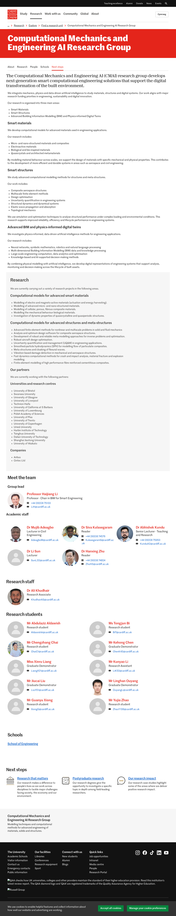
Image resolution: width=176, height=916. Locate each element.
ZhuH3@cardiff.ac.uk (97, 564)
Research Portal (98, 872)
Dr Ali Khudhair (38, 590)
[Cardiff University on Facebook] (145, 852)
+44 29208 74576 (95, 536)
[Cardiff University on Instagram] (137, 852)
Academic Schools (18, 856)
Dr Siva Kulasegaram (96, 527)
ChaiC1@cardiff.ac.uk (42, 651)
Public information (17, 872)
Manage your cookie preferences (147, 908)
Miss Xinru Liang (39, 661)
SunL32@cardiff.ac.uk (43, 560)
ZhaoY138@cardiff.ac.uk (126, 709)
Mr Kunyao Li (118, 661)
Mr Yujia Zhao (119, 700)
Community (70, 14)
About (95, 14)
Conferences (42, 860)
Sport (38, 868)
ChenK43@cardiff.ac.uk (126, 651)
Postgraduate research (88, 778)
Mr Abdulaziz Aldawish (43, 623)
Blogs (65, 864)
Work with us (53, 14)
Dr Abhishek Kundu (150, 527)
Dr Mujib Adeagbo (40, 527)
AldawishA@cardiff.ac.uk (44, 632)
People (34, 67)
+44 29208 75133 (41, 503)
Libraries (39, 856)
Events (158, 3)
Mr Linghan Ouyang (123, 681)
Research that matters (32, 778)
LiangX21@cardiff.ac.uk (44, 671)
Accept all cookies (110, 908)
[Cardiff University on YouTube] (166, 852)
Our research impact (142, 778)
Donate (139, 3)
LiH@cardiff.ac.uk (40, 507)
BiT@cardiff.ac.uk (122, 632)
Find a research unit (52, 25)
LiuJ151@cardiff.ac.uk (42, 690)
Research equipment (46, 864)
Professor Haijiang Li (42, 494)
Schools (44, 67)
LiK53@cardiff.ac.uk (124, 671)
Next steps (57, 67)
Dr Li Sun (33, 551)
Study (23, 14)
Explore (33, 25)
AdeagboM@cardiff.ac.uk (44, 540)
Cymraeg (162, 14)
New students (70, 856)
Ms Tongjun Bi (119, 623)
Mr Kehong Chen (121, 642)
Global (84, 14)
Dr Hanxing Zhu (93, 551)
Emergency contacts (19, 868)
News (149, 3)
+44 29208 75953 (150, 540)
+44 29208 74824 (95, 560)
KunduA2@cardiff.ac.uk (153, 544)
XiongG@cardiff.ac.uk (42, 709)
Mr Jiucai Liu (36, 681)
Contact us (14, 864)
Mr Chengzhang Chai (42, 642)
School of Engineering (23, 743)
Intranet (93, 860)
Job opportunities (98, 856)
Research (36, 14)
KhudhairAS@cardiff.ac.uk (45, 600)
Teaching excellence (113, 3)
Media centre (96, 864)
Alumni (129, 3)
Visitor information (18, 860)
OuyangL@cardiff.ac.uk (125, 690)
